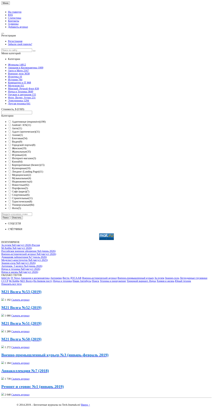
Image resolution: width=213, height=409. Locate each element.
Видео (17, 141)
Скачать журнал (20, 299)
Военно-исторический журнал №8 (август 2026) (28, 254)
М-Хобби (14, 281)
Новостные (20, 184)
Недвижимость (22, 181)
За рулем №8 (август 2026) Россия (20, 245)
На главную (14, 11)
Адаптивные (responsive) (29, 121)
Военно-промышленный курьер (135, 278)
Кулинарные (21, 168)
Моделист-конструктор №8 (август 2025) (24, 260)
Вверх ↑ (85, 404)
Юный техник (183, 281)
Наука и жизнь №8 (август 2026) (19, 272)
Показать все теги (11, 284)
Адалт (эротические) (26, 131)
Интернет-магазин (24, 158)
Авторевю (56, 278)
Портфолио (20, 188)
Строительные (22, 198)
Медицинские (21, 174)
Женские (19, 148)
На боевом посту (42, 281)
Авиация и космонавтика (35, 278)
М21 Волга (26, 281)
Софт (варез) (20, 191)
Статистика (14, 17)
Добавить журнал (18, 26)
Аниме (17, 135)
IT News (15, 278)
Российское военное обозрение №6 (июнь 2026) (28, 251)
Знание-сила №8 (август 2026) (18, 263)
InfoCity (5, 278)
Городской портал (23, 145)
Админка (13, 23)
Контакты (13, 20)
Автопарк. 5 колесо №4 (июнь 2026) (21, 266)
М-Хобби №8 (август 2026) (16, 248)
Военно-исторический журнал (99, 278)
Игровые (19, 155)
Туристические (22, 201)
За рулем (159, 278)
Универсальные (23, 204)
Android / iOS (21, 125)
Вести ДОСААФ (72, 278)
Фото (16, 208)
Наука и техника (62, 281)
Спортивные (20, 194)
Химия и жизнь (165, 281)
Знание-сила (172, 278)
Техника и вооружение (113, 281)
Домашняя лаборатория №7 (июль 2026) (24, 257)
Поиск (95, 281)
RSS (10, 14)
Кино (17, 161)
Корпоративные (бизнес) (28, 165)
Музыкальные (21, 178)
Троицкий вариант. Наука (141, 281)
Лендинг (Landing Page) (27, 171)
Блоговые (19, 138)
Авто (17, 128)
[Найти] (34, 50)
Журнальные (21, 151)
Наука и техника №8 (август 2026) (20, 269)
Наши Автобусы (82, 281)
